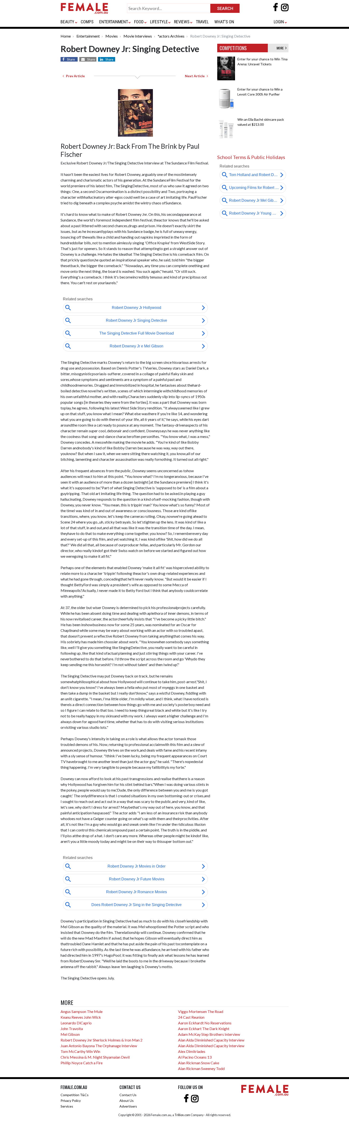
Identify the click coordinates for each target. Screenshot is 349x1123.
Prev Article (74, 76)
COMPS (87, 21)
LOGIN (279, 21)
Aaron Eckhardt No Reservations (204, 1023)
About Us (126, 1101)
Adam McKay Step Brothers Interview (209, 1034)
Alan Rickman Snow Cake (198, 1063)
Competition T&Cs (75, 1095)
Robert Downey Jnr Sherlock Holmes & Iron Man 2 (101, 1040)
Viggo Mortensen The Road (200, 1011)
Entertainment (88, 36)
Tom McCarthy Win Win (80, 1051)
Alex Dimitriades (191, 1051)
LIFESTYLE (159, 21)
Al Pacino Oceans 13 (195, 1057)
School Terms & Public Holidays (251, 157)
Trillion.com (182, 1115)
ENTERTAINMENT (113, 21)
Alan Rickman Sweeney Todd (201, 1068)
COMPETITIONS (233, 48)
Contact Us (128, 1095)
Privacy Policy (71, 1101)
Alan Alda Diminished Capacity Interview (211, 1040)
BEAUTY (67, 21)
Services (67, 1106)
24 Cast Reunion (191, 1017)
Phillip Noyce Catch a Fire (82, 1063)
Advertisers (128, 1106)
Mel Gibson (70, 1034)
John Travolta (72, 1028)
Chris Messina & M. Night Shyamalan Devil (95, 1057)
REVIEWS (181, 21)
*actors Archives (171, 36)
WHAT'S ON (224, 21)
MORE (281, 47)
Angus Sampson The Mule (82, 1011)
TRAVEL (202, 21)
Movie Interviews (137, 36)
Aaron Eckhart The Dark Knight (203, 1028)
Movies (111, 36)
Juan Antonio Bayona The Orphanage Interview (99, 1045)
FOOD (139, 21)
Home (66, 36)
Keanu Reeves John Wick (81, 1017)
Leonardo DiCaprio (76, 1023)
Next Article (196, 76)
